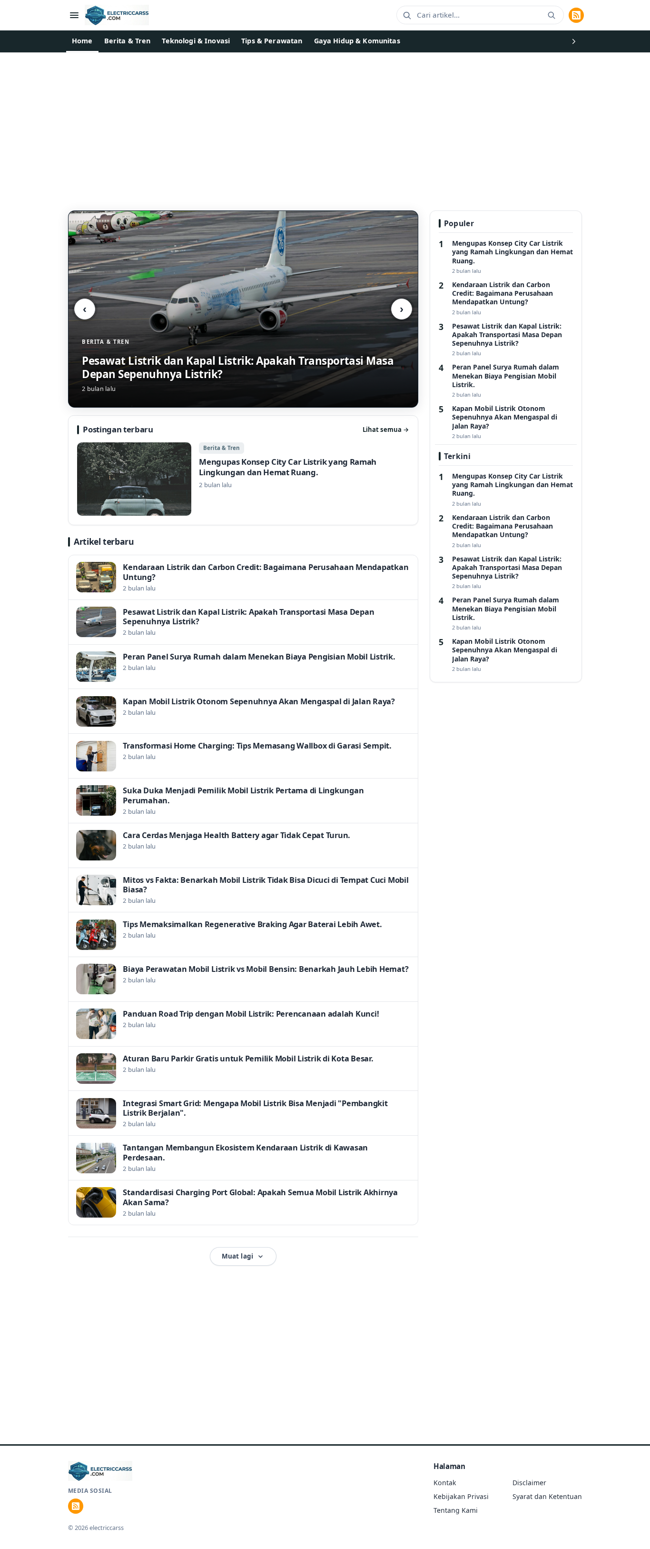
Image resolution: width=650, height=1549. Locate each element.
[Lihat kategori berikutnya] (574, 41)
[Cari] (551, 15)
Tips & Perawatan (271, 40)
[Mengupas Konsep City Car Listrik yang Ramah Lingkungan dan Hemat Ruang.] (243, 479)
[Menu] (74, 15)
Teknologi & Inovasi (196, 40)
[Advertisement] (325, 123)
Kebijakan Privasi (461, 1496)
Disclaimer (529, 1482)
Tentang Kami (455, 1510)
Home (82, 40)
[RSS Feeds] (576, 15)
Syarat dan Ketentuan (547, 1496)
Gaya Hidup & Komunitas (357, 40)
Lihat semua (386, 429)
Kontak (444, 1482)
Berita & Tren (127, 40)
